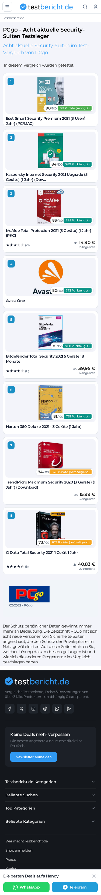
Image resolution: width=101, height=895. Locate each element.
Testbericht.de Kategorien (30, 781)
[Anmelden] (95, 7)
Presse (10, 859)
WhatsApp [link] (30, 887)
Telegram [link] (78, 887)
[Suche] (85, 7)
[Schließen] (94, 876)
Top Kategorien (20, 808)
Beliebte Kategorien (25, 821)
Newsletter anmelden (34, 757)
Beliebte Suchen (21, 795)
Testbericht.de (13, 18)
